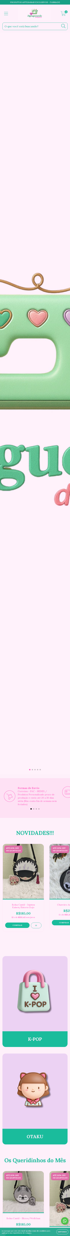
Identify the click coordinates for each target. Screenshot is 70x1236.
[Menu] (6, 13)
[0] (63, 14)
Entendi (62, 1232)
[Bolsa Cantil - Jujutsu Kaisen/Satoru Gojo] (36, 925)
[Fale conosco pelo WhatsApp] (64, 1221)
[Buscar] (63, 26)
